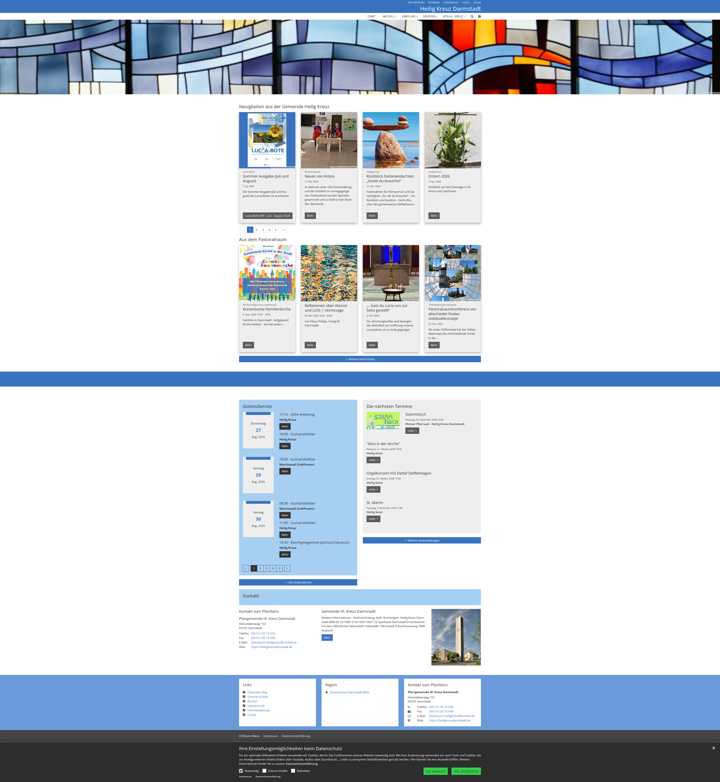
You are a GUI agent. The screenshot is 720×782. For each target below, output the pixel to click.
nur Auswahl (436, 771)
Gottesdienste (257, 406)
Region (331, 684)
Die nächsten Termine (389, 406)
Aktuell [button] (388, 16)
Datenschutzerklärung (301, 764)
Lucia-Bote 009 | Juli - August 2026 (267, 215)
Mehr (310, 215)
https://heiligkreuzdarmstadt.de (271, 647)
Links (247, 684)
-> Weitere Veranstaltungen (422, 540)
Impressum (245, 776)
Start (371, 16)
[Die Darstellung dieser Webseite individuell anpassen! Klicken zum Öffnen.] (477, 17)
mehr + (412, 431)
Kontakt (251, 596)
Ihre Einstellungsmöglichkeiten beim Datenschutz (290, 748)
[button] (469, 17)
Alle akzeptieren (466, 771)
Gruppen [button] (429, 16)
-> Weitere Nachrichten (360, 359)
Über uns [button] (408, 16)
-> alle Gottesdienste (298, 582)
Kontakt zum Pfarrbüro (259, 611)
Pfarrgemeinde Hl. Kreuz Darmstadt (267, 618)
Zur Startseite (247, 2)
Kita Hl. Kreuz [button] (453, 16)
